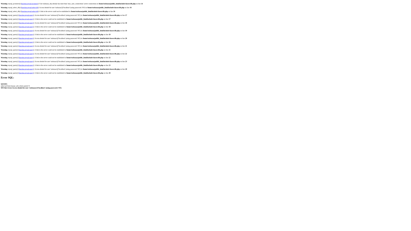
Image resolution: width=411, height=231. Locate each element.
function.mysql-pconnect (29, 4)
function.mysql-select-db (29, 7)
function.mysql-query (26, 15)
